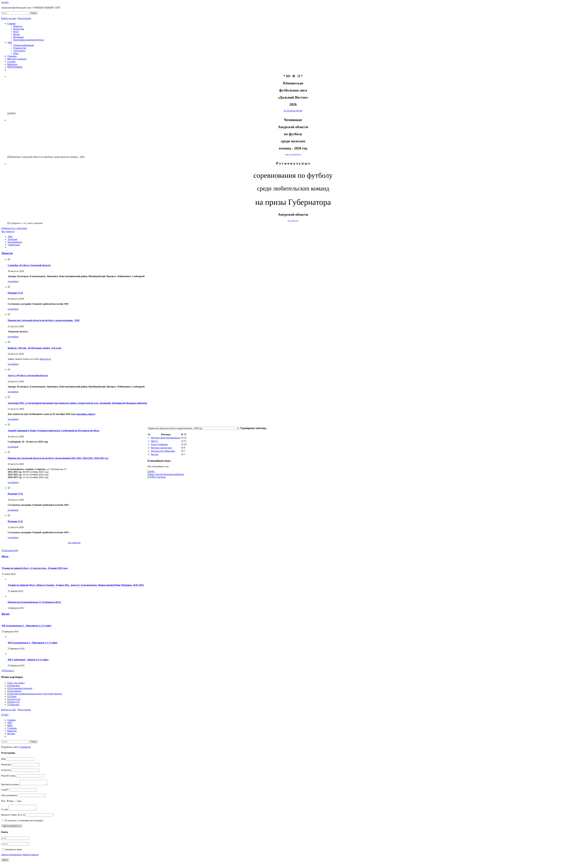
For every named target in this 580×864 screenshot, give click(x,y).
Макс (16, 53)
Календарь (18, 29)
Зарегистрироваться (11, 826)
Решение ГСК (15, 293)
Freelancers (25, 747)
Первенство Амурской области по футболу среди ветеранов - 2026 (43, 320)
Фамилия (6, 764)
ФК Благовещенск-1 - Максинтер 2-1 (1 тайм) (32, 642)
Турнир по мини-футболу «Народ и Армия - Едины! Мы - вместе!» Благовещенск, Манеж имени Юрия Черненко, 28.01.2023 (76, 585)
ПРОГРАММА (15, 67)
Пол (3, 801)
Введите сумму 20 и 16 (13, 814)
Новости (17, 26)
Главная (11, 23)
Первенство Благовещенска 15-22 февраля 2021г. (34, 602)
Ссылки (11, 61)
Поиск (33, 13)
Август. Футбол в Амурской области (28, 375)
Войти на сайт (8, 18)
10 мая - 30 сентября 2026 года (293, 154)
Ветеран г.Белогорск (161, 447)
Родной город (8, 775)
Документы (19, 50)
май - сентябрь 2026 (293, 220)
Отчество (6, 770)
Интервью (18, 37)
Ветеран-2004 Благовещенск (165, 437)
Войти (5, 860)
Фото (16, 31)
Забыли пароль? (30, 854)
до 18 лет (297, 110)
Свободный (14, 244)
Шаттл (154, 441)
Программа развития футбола (28, 39)
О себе (4, 809)
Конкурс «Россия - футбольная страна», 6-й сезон (34, 348)
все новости (74, 542)
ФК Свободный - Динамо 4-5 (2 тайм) (28, 659)
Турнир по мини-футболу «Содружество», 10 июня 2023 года (35, 568)
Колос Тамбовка (159, 444)
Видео (16, 34)
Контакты (12, 64)
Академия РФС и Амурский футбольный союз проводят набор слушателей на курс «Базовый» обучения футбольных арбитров (77, 403)
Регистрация (24, 18)
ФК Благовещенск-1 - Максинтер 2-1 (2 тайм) (26, 625)
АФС (10, 42)
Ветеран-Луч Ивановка (163, 451)
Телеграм (12, 239)
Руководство (19, 48)
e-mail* (4, 789)
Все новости (8, 231)
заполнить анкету (85, 414)
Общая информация (23, 45)
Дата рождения (9, 795)
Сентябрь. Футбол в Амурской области (29, 265)
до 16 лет (288, 110)
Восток (154, 454)
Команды (12, 731)
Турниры (12, 56)
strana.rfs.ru (45, 359)
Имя (3, 759)
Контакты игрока (10, 784)
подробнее (13, 281)
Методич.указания (16, 58)
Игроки (11, 733)
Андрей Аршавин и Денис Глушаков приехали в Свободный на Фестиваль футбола (53, 430)
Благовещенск (15, 242)
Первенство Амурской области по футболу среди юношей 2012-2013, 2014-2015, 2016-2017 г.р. (58, 458)
